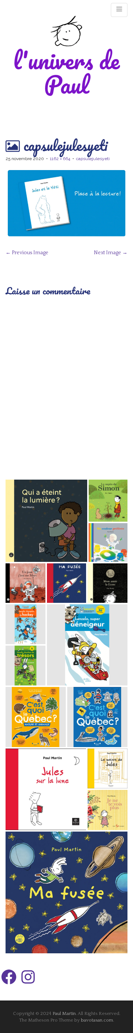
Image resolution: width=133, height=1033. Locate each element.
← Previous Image (27, 253)
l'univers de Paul (66, 72)
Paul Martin (64, 1013)
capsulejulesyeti (93, 158)
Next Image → (110, 253)
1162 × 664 (60, 158)
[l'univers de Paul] (66, 31)
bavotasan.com (97, 1020)
